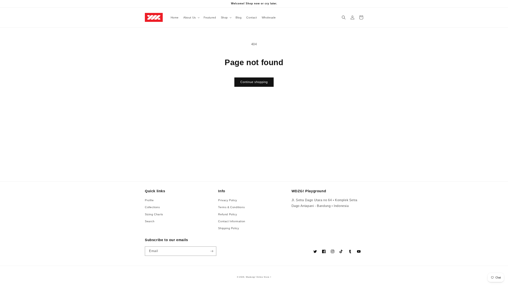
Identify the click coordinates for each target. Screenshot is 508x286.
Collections (152, 207)
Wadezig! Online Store (257, 277)
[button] (191, 17)
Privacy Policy (227, 200)
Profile (149, 200)
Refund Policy (227, 214)
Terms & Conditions (231, 207)
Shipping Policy (228, 228)
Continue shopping (254, 82)
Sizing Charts (154, 214)
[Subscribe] (211, 251)
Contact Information (231, 221)
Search (150, 221)
